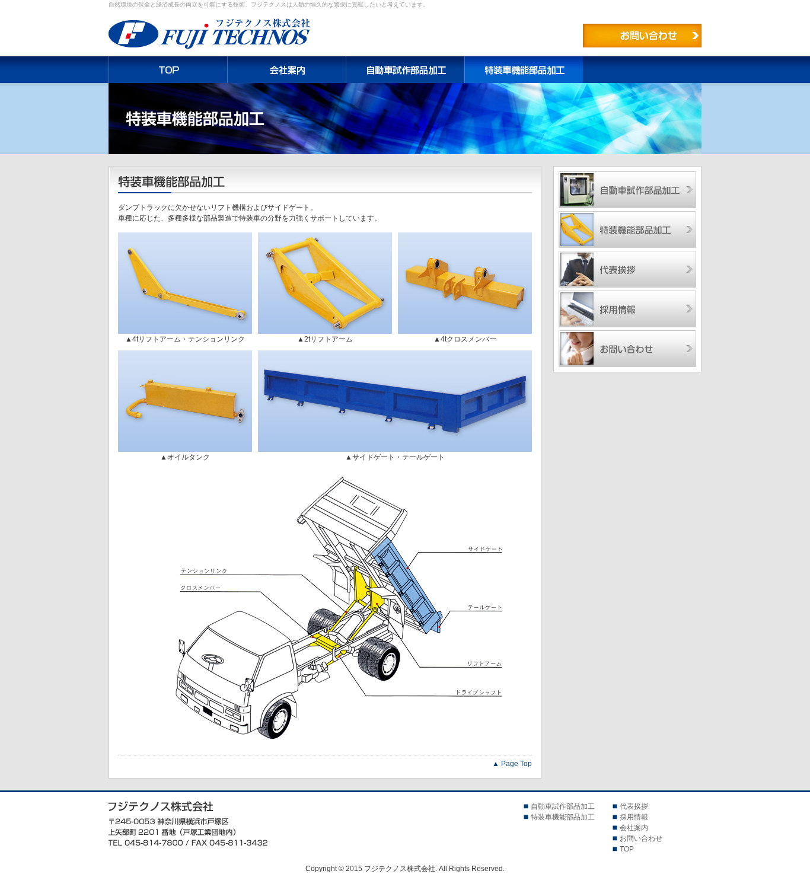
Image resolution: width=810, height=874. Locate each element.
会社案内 (286, 69)
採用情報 (627, 309)
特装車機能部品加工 (627, 229)
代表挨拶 (627, 269)
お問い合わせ (642, 35)
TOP (168, 69)
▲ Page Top (512, 764)
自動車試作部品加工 (405, 69)
